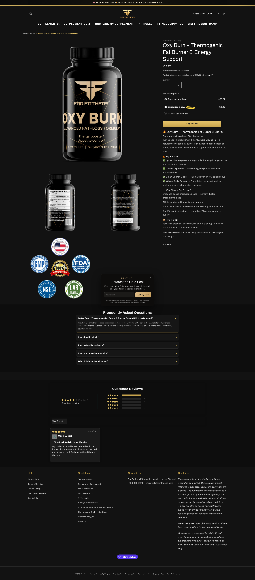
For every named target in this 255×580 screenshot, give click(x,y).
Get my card (143, 295)
